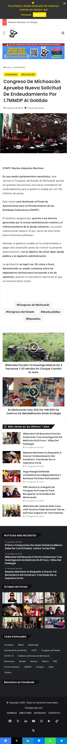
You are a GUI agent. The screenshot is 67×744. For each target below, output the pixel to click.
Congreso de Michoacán (33, 304)
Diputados (33, 318)
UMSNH (28, 667)
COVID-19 (8, 656)
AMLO (21, 645)
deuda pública (51, 311)
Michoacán (9, 661)
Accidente (8, 645)
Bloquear (26, 14)
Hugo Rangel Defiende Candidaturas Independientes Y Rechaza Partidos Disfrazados (42, 475)
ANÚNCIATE (40, 713)
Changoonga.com (33, 707)
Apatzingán (33, 645)
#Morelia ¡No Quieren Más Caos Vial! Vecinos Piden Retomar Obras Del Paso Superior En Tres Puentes (43, 509)
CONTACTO (54, 713)
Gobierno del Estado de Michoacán (34, 656)
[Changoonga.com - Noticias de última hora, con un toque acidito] (13, 33)
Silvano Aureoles (12, 667)
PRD (55, 661)
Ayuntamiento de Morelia (15, 650)
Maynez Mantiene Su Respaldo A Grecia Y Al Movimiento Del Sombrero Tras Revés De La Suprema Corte (42, 457)
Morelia (22, 661)
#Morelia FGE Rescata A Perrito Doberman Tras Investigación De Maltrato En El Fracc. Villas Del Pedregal (42, 439)
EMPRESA (12, 713)
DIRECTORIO (25, 713)
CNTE (34, 650)
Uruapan (40, 667)
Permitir (39, 14)
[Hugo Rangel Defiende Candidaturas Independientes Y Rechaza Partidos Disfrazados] (11, 476)
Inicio (8, 67)
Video (51, 667)
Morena (33, 661)
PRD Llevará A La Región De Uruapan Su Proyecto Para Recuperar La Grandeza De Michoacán (39, 492)
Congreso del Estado (21, 311)
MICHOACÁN (28, 74)
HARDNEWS (19, 67)
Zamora (7, 672)
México (45, 661)
